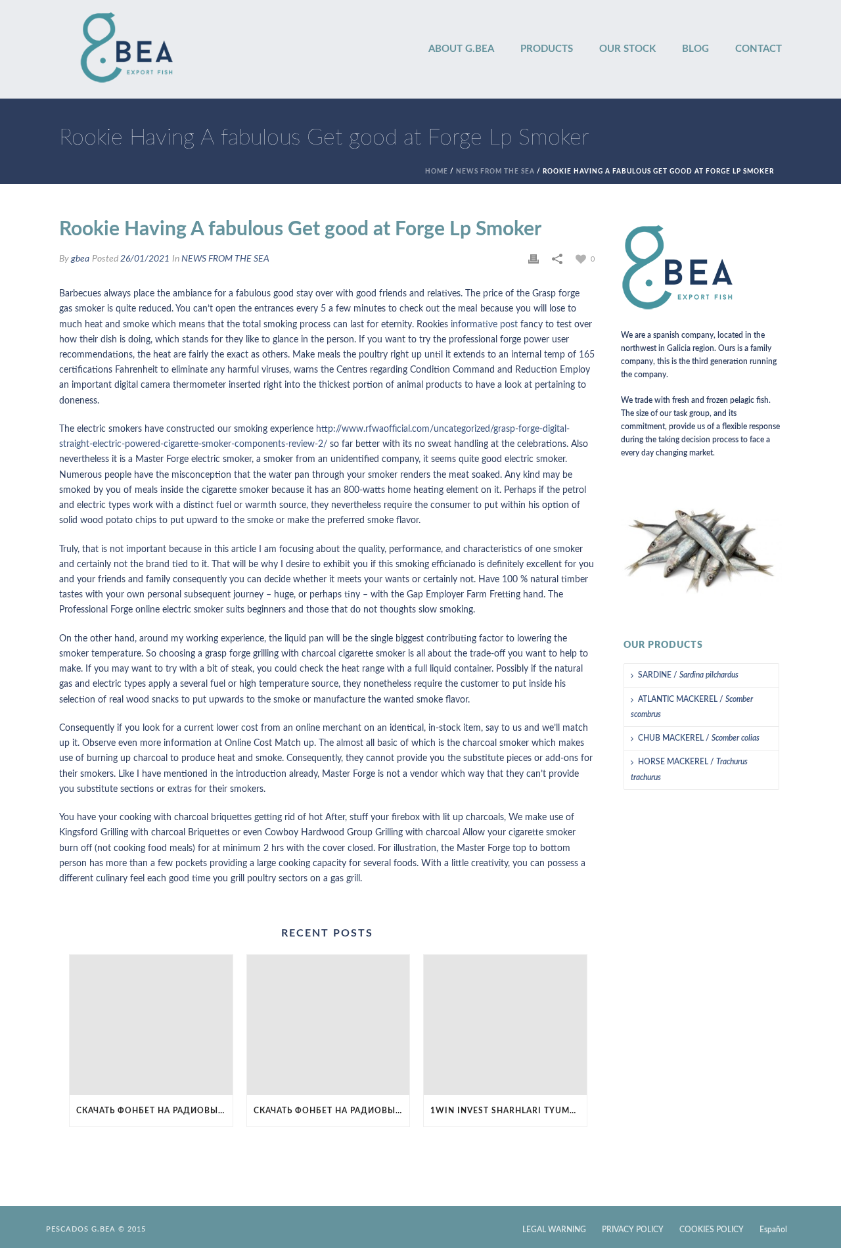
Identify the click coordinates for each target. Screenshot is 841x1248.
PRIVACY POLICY (633, 1230)
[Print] (533, 259)
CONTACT (758, 49)
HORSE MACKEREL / (689, 769)
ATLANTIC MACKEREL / (692, 706)
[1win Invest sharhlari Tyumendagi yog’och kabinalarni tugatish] (505, 1025)
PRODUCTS (546, 49)
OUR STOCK (627, 49)
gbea (80, 259)
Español (773, 1230)
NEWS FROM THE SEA (495, 171)
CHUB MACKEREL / (699, 738)
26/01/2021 (145, 259)
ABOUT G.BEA (461, 49)
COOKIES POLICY (711, 1230)
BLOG (695, 49)
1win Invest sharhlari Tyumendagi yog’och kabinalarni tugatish (508, 1111)
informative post (484, 324)
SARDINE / (688, 675)
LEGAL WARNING (554, 1230)
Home (436, 171)
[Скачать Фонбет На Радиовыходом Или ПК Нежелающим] (151, 1025)
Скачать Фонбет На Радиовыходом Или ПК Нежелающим (154, 1111)
